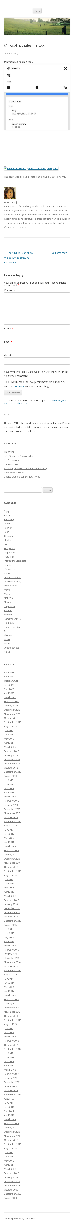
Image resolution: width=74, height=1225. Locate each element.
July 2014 (8, 978)
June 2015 (9, 933)
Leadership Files (12, 577)
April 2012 (9, 1065)
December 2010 (12, 1131)
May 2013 (9, 1032)
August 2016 (10, 875)
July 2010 (8, 1152)
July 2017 (8, 829)
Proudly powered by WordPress (19, 1218)
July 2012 (8, 1053)
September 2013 (12, 1020)
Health (7, 540)
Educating (9, 519)
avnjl (62, 176)
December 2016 (12, 858)
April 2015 (9, 941)
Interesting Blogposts (15, 560)
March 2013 (10, 1036)
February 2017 (11, 850)
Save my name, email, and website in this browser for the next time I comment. (36, 374)
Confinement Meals (14, 472)
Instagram (35, 176)
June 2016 (9, 883)
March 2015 (10, 945)
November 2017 (12, 813)
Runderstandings (13, 627)
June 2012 (9, 1057)
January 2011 (11, 1127)
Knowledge (10, 569)
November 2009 (12, 1185)
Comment (10, 290)
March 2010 (10, 1169)
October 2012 (11, 1044)
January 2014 (11, 1003)
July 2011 (8, 1102)
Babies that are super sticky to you (22, 476)
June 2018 (9, 784)
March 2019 (10, 747)
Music (7, 593)
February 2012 (11, 1073)
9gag (6, 511)
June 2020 (9, 684)
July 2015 (8, 929)
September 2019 (12, 722)
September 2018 (12, 771)
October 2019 (11, 718)
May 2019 (9, 738)
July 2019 (8, 730)
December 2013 (12, 1007)
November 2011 (12, 1086)
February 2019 (11, 751)
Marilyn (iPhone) (12, 581)
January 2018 (11, 804)
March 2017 (10, 846)
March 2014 (10, 995)
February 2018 (11, 800)
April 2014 (9, 991)
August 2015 (10, 924)
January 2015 (11, 953)
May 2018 (9, 788)
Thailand (8, 635)
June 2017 (9, 833)
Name (8, 328)
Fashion (8, 527)
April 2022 (9, 676)
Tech (6, 631)
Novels (7, 602)
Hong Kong (9, 548)
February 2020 (11, 701)
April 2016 (9, 891)
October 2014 (11, 966)
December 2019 (12, 709)
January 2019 (11, 755)
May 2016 (9, 887)
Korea (7, 573)
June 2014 (9, 982)
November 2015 (12, 912)
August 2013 (10, 1024)
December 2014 (12, 958)
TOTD (7, 639)
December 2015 (12, 908)
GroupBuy (9, 536)
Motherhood (10, 585)
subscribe (19, 386)
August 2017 (10, 825)
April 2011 (9, 1115)
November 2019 (12, 713)
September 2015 (12, 920)
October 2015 (11, 916)
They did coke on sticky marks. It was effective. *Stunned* (18, 257)
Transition (9, 451)
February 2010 (11, 1173)
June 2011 (9, 1106)
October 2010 (11, 1140)
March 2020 (10, 697)
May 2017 (9, 838)
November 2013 (12, 1011)
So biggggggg (61, 252)
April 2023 (9, 672)
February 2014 (11, 999)
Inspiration (9, 552)
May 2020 (9, 689)
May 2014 (9, 986)
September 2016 (12, 871)
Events (7, 523)
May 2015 (9, 937)
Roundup (9, 622)
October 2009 (11, 1189)
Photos (8, 610)
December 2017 (12, 809)
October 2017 (11, 817)
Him (6, 544)
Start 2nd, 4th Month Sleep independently (25, 468)
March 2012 (10, 1069)
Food (6, 531)
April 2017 (9, 842)
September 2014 (12, 970)
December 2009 (12, 1181)
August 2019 (10, 726)
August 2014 (10, 974)
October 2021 (11, 680)
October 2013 (11, 1015)
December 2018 (12, 759)
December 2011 (12, 1082)
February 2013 (11, 1040)
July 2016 (8, 879)
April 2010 (9, 1164)
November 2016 (12, 862)
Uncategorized (11, 647)
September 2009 (12, 1193)
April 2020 (9, 693)
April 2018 (9, 792)
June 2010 (9, 1156)
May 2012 (9, 1061)
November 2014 (12, 962)
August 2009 (10, 1197)
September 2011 (12, 1094)
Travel (7, 643)
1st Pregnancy (11, 460)
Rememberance (12, 618)
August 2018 (10, 775)
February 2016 (11, 900)
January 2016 (11, 904)
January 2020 (11, 705)
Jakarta (8, 564)
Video (7, 651)
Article (7, 515)
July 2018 (8, 780)
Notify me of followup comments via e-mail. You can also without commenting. (34, 384)
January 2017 (11, 854)
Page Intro (9, 606)
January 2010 (11, 1177)
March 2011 (10, 1119)
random (8, 614)
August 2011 (10, 1098)
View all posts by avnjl (17, 227)
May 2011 (9, 1111)
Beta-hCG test (11, 464)
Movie (7, 589)
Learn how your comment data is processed (35, 402)
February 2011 (11, 1123)
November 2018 (12, 763)
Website (8, 355)
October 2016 (11, 866)
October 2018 (11, 767)
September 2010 (12, 1144)
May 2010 (9, 1160)
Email (8, 341)
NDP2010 (8, 598)
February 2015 (11, 949)
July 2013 (8, 1028)
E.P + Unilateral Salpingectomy (19, 456)
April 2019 (9, 742)
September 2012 (12, 1049)
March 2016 (10, 895)
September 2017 (12, 821)
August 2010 (10, 1148)
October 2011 (11, 1090)
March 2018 (10, 796)
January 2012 (11, 1078)
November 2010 (12, 1135)
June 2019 (9, 734)
